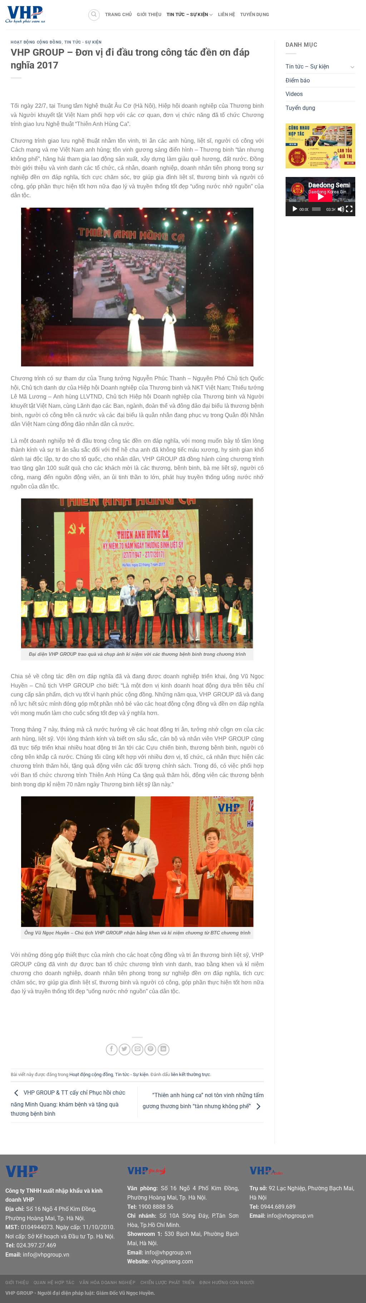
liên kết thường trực (190, 1074)
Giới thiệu (149, 14)
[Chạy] (294, 209)
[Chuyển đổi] (352, 66)
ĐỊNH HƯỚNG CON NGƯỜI (226, 1282)
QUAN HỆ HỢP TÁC (54, 1282)
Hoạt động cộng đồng (36, 42)
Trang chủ (118, 14)
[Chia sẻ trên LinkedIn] (163, 1049)
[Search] (94, 15)
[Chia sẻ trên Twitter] (124, 1049)
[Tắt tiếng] (341, 209)
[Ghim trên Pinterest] (150, 1049)
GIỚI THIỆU (17, 1282)
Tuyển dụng (254, 14)
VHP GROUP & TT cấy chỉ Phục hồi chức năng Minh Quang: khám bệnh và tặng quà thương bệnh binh (68, 1103)
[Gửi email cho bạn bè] (137, 1049)
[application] (320, 196)
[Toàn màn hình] (349, 209)
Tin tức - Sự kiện (83, 42)
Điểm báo (298, 80)
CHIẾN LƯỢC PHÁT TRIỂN (167, 1282)
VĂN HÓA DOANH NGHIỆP (107, 1282)
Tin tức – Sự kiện (187, 14)
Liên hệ (226, 14)
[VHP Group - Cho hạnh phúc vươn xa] (41, 15)
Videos (294, 94)
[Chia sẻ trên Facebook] (112, 1049)
